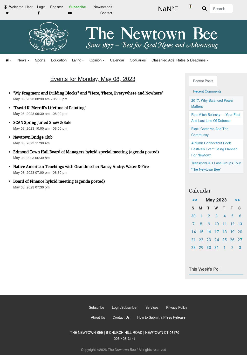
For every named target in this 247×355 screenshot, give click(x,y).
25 (224, 240)
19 (232, 232)
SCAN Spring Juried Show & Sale (42, 122)
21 (193, 240)
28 (193, 247)
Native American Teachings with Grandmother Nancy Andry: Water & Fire (81, 166)
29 (201, 247)
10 (216, 224)
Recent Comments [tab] (207, 91)
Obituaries (138, 59)
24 (216, 240)
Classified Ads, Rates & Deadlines (178, 59)
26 (232, 240)
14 (193, 232)
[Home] (8, 60)
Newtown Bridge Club (33, 137)
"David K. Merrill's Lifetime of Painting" (49, 108)
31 (216, 247)
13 (240, 224)
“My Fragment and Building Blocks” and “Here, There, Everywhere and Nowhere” (88, 93)
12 (232, 224)
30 (193, 216)
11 (224, 224)
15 (201, 232)
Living (76, 59)
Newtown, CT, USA (168, 9)
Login (41, 6)
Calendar (117, 59)
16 (209, 232)
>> (237, 200)
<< (194, 200)
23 (209, 240)
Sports (40, 59)
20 (240, 232)
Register (56, 6)
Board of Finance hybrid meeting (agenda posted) (59, 181)
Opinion (95, 59)
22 (201, 240)
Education (59, 59)
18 (224, 232)
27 (240, 240)
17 (216, 232)
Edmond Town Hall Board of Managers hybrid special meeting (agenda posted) (86, 152)
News (22, 59)
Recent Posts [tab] (203, 80)
